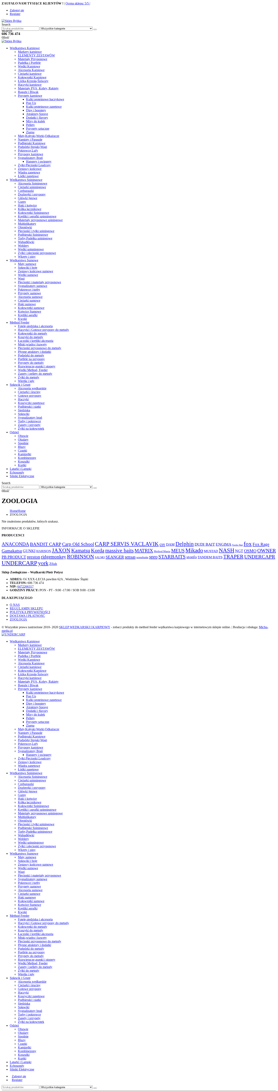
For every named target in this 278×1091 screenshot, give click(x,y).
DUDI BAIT (205, 544)
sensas (130, 556)
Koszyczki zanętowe (31, 403)
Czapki (22, 450)
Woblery (23, 245)
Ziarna (30, 132)
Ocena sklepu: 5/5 (78, 3)
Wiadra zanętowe (29, 172)
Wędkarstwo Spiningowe (26, 179)
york (43, 563)
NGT (239, 551)
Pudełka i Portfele (29, 62)
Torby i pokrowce (29, 421)
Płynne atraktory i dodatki (34, 351)
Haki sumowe (27, 304)
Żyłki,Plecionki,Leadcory (34, 165)
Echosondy (17, 472)
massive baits (119, 550)
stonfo (191, 557)
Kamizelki (24, 454)
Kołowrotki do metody (32, 333)
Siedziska (24, 410)
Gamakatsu (12, 550)
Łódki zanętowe (28, 176)
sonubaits (142, 557)
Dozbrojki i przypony (32, 194)
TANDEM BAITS (210, 557)
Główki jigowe (27, 198)
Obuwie (23, 436)
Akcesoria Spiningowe (32, 183)
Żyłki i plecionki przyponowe (37, 253)
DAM (170, 544)
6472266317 (25, 586)
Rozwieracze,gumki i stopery (36, 366)
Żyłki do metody (28, 377)
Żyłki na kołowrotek (31, 428)
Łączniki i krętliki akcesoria (35, 340)
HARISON (43, 551)
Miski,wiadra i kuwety (32, 344)
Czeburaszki (26, 190)
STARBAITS (172, 556)
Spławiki (23, 414)
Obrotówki (25, 227)
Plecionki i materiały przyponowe (39, 282)
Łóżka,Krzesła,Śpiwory (33, 81)
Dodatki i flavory (37, 117)
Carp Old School (78, 544)
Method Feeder (19, 322)
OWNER (266, 550)
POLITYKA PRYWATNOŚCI (30, 612)
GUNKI (29, 551)
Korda (97, 550)
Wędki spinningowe (31, 249)
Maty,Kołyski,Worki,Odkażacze (38, 136)
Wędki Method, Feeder (33, 370)
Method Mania (162, 551)
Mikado (194, 550)
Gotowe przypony (29, 395)
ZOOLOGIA (18, 619)
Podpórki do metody (31, 355)
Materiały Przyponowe (32, 59)
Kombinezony (27, 458)
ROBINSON (80, 557)
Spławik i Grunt (20, 384)
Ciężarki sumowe (29, 300)
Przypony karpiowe (30, 154)
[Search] (95, 29)
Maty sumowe (27, 264)
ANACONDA (15, 544)
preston (33, 556)
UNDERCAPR (259, 556)
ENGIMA (223, 544)
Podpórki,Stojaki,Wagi (32, 147)
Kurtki (22, 465)
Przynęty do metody (31, 362)
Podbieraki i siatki (29, 406)
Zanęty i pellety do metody (35, 373)
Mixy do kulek (35, 121)
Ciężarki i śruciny (29, 392)
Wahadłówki (26, 242)
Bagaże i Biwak (28, 92)
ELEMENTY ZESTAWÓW (36, 55)
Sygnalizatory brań (30, 417)
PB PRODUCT (14, 557)
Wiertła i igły (26, 381)
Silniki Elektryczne (22, 476)
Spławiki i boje (27, 267)
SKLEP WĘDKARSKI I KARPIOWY (84, 627)
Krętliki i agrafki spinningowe (37, 216)
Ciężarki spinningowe (32, 187)
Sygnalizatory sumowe (32, 286)
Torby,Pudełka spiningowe (35, 238)
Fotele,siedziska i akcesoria (35, 326)
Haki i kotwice (27, 205)
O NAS (15, 604)
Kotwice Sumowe (29, 311)
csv (162, 544)
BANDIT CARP (45, 544)
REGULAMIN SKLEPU (26, 608)
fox (248, 543)
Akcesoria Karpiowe (31, 70)
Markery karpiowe (30, 51)
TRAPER (233, 557)
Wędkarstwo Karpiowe (25, 48)
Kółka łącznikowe (29, 209)
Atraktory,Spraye (37, 114)
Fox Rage (261, 544)
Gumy (22, 201)
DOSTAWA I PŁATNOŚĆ (27, 615)
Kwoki (22, 319)
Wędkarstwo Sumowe (24, 260)
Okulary (23, 439)
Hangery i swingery (38, 161)
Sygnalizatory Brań (30, 158)
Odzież (14, 432)
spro (153, 556)
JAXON (61, 550)
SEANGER (115, 557)
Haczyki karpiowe (30, 84)
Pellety (30, 125)
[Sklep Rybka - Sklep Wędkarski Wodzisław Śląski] (11, 21)
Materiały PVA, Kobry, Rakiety (38, 88)
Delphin (184, 544)
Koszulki (24, 461)
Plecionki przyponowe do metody (39, 348)
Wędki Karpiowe (29, 66)
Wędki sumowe (28, 275)
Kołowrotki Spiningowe (33, 212)
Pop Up (31, 103)
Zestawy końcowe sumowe (35, 271)
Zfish (53, 564)
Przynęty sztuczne (37, 128)
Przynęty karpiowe (30, 95)
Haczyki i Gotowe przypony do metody (43, 329)
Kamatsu (80, 550)
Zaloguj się (17, 10)
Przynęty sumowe (29, 293)
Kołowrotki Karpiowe (32, 77)
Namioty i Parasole (30, 139)
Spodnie (23, 443)
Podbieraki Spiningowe (33, 234)
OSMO (250, 550)
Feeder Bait (237, 545)
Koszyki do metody (30, 337)
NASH (226, 550)
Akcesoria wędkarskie (32, 388)
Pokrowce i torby (29, 289)
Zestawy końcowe (30, 169)
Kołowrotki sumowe (31, 308)
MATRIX (144, 550)
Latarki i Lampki (20, 469)
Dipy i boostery (36, 110)
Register (15, 14)
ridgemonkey (53, 556)
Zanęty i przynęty (29, 425)
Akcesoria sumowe (30, 297)
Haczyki (23, 399)
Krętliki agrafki (27, 315)
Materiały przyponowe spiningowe (40, 220)
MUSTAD (211, 551)
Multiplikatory (27, 223)
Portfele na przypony (31, 359)
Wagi (21, 278)
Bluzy (22, 447)
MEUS (178, 550)
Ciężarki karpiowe (30, 73)
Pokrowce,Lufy (28, 150)
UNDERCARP (19, 563)
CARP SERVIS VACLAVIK (127, 544)
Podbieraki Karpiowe (31, 143)
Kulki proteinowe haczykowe (45, 99)
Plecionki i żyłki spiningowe (36, 231)
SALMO (100, 557)
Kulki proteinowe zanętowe (44, 106)
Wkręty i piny (27, 256)
